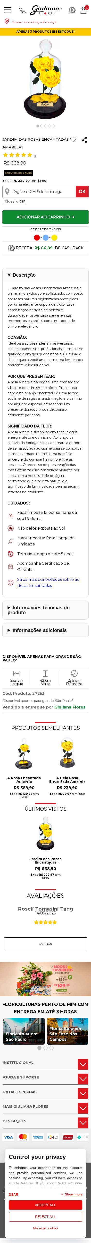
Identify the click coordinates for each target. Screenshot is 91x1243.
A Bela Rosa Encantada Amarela (67, 780)
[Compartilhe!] (84, 140)
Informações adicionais (40, 630)
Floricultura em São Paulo (22, 1037)
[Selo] (17, 174)
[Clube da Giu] (45, 995)
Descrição (24, 275)
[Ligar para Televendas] (22, 10)
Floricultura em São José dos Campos (65, 1034)
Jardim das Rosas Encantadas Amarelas (45, 860)
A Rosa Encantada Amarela (24, 780)
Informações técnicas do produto (39, 610)
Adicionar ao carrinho (44, 217)
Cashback (72, 10)
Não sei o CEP (14, 201)
